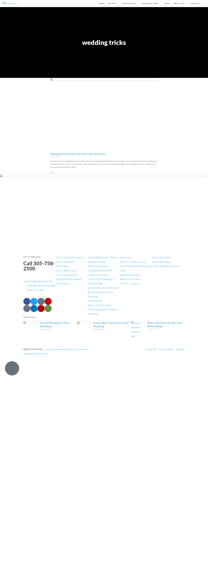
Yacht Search (62, 283)
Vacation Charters (109, 257)
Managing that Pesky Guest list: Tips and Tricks (78, 153)
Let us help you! (32, 256)
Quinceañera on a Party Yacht (103, 287)
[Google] (26, 308)
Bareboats (61, 279)
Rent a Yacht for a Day (99, 305)
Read (52, 172)
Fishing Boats (74, 279)
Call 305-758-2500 (39, 266)
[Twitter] (33, 301)
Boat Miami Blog (161, 261)
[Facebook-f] (26, 301)
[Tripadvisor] (48, 308)
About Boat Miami (161, 257)
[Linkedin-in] (33, 308)
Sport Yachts (62, 266)
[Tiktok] (41, 301)
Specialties (94, 257)
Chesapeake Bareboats (100, 270)
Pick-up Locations (129, 283)
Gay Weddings (95, 283)
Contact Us (174, 266)
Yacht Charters (63, 257)
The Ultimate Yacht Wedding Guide (135, 268)
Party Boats (77, 257)
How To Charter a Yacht (133, 261)
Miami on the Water (98, 266)
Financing (93, 313)
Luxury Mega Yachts (66, 270)
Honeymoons (95, 300)
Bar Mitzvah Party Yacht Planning (100, 294)
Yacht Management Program (103, 309)
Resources (125, 257)
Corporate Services (98, 274)
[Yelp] (41, 308)
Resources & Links (130, 279)
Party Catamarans (65, 261)
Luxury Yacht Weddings (100, 279)
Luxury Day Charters (67, 274)
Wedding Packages (130, 274)
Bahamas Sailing (96, 261)
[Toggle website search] (204, 3)
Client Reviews (160, 266)
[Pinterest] (48, 301)
